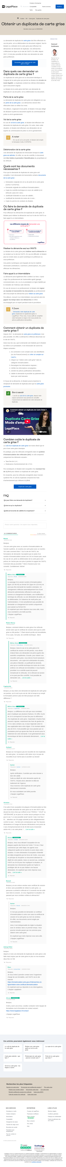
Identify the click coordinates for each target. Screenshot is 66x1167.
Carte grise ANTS (38, 1092)
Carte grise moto (32, 1094)
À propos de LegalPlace (33, 1111)
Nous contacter (31, 1121)
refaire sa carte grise (36, 294)
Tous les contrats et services (11, 1134)
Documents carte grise (32, 1089)
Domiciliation (9, 1116)
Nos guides (38, 10)
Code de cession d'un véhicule (17, 1094)
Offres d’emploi (31, 1117)
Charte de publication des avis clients (54, 1120)
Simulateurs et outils (11, 1111)
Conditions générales (53, 1114)
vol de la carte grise (17, 122)
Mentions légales (52, 1111)
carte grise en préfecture (32, 334)
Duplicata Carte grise (60, 6)
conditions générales (36, 1162)
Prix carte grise (48, 1087)
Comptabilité (33, 6)
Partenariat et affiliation (33, 1114)
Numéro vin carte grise (12, 1087)
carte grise (27, 40)
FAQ (28, 1126)
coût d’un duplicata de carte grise (17, 446)
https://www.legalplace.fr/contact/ (17, 1011)
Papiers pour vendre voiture (16, 1089)
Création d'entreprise (35, 3)
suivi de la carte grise (26, 396)
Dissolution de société (11, 1127)
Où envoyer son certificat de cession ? (31, 1087)
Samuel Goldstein (55, 45)
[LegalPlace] (9, 6)
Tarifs (31, 10)
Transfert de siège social (12, 1124)
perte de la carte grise (13, 103)
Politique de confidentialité (54, 1116)
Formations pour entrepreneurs (10, 1130)
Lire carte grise (45, 1089)
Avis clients (30, 1123)
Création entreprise (11, 1114)
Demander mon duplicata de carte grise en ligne (25, 63)
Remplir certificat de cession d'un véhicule (20, 1092)
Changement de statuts (12, 1122)
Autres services (46, 6)
